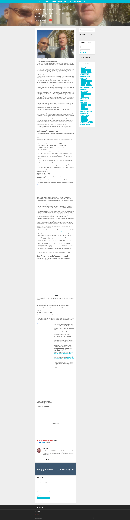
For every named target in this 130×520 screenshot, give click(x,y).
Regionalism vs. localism (86, 111)
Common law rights (60, 9)
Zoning (88, 124)
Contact (70, 1)
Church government (85, 76)
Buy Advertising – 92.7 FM (80, 1)
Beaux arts (83, 72)
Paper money (83, 104)
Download (56, 295)
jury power (89, 85)
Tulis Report (39, 1)
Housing (82, 85)
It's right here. (37, 514)
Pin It (54, 459)
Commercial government (86, 80)
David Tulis (39, 20)
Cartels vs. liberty (50, 9)
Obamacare (83, 100)
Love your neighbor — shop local (58, 1)
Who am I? (48, 1)
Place (89, 104)
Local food (83, 89)
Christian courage (85, 74)
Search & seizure (84, 115)
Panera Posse (84, 102)
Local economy (89, 87)
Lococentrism (84, 91)
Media (82, 96)
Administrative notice (40, 9)
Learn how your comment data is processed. (59, 501)
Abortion (83, 67)
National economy (84, 98)
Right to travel (84, 113)
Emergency (68, 9)
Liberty (82, 87)
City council (83, 78)
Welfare (82, 124)
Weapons (90, 122)
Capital (89, 72)
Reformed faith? (84, 109)
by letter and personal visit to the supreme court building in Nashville (63, 353)
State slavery (84, 122)
